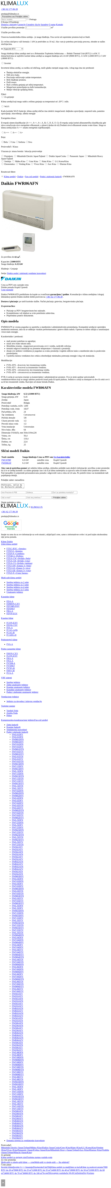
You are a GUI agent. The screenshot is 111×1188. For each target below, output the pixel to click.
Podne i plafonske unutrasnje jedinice (22, 692)
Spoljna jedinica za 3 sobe (17, 585)
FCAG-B (10, 632)
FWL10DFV (17, 1089)
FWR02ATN (17, 862)
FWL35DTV (17, 920)
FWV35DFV (17, 918)
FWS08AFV (17, 1116)
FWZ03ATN (17, 1021)
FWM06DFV (18, 972)
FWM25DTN (18, 835)
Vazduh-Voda (12, 710)
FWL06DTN (17, 981)
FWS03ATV (17, 994)
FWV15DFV (17, 766)
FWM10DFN (18, 1082)
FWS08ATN (17, 1131)
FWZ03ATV (17, 996)
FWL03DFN (17, 879)
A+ (21, 132)
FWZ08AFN (17, 1113)
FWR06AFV (17, 1040)
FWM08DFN (18, 1060)
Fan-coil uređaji (31, 176)
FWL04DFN (17, 937)
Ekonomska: (9, 164)
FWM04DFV (18, 942)
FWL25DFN (17, 820)
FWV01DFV (17, 747)
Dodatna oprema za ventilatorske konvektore (25, 1140)
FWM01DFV (18, 742)
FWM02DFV (18, 795)
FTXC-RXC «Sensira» (16, 548)
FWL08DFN (17, 1052)
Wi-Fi (6, 106)
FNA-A (9, 661)
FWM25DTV (18, 840)
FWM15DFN (18, 764)
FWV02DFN (17, 791)
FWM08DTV (18, 1074)
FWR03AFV (17, 1016)
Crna (13, 142)
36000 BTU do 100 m (33, 1173)
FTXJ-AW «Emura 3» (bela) (18, 566)
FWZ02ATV (17, 849)
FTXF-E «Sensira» (14, 551)
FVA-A (9, 644)
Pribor (9, 715)
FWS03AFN (17, 998)
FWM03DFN (18, 888)
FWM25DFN (18, 830)
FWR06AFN (17, 1038)
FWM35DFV (18, 915)
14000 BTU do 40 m (60, 1170)
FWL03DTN (17, 891)
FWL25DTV (17, 842)
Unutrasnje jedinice (14, 592)
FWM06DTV (18, 986)
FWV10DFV (17, 1094)
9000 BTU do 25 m (23, 1170)
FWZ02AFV (17, 859)
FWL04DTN (17, 959)
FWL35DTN (17, 932)
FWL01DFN (17, 737)
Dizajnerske (38, 1167)
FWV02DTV (18, 815)
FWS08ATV (17, 1135)
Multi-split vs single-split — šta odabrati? (52, 1162)
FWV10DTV (18, 1109)
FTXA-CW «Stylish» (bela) (18, 558)
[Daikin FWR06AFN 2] (11, 252)
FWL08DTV (17, 1077)
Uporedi (23, 287)
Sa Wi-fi (69, 1173)
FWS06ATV (17, 1047)
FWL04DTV (17, 950)
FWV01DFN (17, 744)
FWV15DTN (18, 778)
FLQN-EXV (12, 656)
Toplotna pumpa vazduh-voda (39, 1157)
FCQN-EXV (12, 623)
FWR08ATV (17, 1123)
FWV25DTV (18, 832)
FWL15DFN (17, 771)
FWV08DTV (18, 1072)
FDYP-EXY (11, 613)
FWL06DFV (17, 974)
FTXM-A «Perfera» (15, 556)
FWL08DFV (17, 1055)
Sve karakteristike (61, 457)
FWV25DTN (18, 844)
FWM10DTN (18, 1096)
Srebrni (80, 1173)
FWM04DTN (18, 957)
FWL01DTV (17, 759)
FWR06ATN (17, 1033)
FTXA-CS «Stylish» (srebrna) (19, 563)
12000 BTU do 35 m (41, 1170)
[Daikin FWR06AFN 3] (28, 252)
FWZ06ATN (17, 1045)
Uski (45, 1167)
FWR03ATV (17, 1011)
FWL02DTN (17, 805)
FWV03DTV (18, 901)
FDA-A (9, 601)
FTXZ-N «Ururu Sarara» (17, 573)
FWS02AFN (17, 852)
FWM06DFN (18, 964)
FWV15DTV (18, 781)
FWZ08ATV (17, 1138)
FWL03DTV (17, 898)
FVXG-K (10, 668)
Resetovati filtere (8, 172)
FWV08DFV (17, 1062)
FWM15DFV (18, 769)
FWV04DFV (17, 947)
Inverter (7, 63)
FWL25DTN (17, 837)
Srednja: (7, 161)
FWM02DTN (18, 810)
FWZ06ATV (17, 1050)
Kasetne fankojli (13, 727)
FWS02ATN (17, 871)
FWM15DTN (18, 776)
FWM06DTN (18, 979)
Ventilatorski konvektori (16, 729)
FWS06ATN (17, 1043)
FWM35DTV (18, 928)
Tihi (49, 1167)
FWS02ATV (17, 847)
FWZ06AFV (17, 1030)
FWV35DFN (17, 913)
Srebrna (21, 142)
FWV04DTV (18, 952)
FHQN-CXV (12, 653)
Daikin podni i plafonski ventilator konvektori (26, 273)
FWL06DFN (17, 967)
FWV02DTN (18, 813)
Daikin (20, 176)
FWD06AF (6, 463)
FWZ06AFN (17, 1025)
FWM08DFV (18, 1065)
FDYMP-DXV (13, 606)
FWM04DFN (18, 935)
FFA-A (9, 628)
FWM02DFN (18, 793)
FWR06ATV (17, 1035)
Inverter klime (7, 1167)
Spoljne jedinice (13, 682)
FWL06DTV (17, 989)
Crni (75, 1173)
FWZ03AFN (17, 1001)
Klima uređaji (10, 176)
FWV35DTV (18, 930)
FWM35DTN (18, 923)
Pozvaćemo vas (15, 16)
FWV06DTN (18, 984)
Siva (30, 142)
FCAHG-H (11, 635)
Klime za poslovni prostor (92, 1167)
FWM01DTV (18, 754)
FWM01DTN (18, 749)
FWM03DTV (18, 903)
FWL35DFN (17, 906)
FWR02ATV (17, 864)
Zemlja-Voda (12, 713)
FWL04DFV (17, 945)
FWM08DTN (18, 1069)
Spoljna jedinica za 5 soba (17, 589)
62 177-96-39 (9, 9)
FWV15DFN (17, 773)
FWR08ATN (17, 1121)
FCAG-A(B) (12, 630)
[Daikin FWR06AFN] (28, 231)
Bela (6, 142)
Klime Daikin (7, 541)
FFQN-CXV (12, 625)
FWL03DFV (17, 884)
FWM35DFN (18, 910)
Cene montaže (7, 290)
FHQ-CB (10, 670)
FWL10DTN (17, 1101)
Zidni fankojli (12, 725)
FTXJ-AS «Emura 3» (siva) (18, 568)
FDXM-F (10, 609)
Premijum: (8, 156)
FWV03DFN (17, 881)
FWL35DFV (17, 908)
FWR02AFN (17, 866)
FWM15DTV (18, 783)
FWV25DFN (17, 822)
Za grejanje (9, 97)
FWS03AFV (17, 1003)
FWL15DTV (17, 788)
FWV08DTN (18, 1067)
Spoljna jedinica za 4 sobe (17, 587)
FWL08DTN (17, 1079)
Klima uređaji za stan (60, 1167)
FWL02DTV (17, 808)
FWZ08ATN (17, 1133)
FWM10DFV (18, 1084)
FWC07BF (6, 460)
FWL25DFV (17, 825)
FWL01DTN (17, 756)
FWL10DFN (17, 1087)
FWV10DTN (18, 1106)
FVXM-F (10, 666)
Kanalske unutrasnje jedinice (18, 690)
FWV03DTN (18, 893)
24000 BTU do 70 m (13, 1173)
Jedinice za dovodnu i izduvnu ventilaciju (24, 701)
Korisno (90, 1173)
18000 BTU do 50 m (79, 1170)
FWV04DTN (18, 962)
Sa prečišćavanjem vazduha (54, 1173)
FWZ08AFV (17, 1118)
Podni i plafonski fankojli (51, 176)
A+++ (6, 132)
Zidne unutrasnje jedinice (17, 685)
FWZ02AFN (17, 854)
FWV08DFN (17, 1057)
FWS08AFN (17, 1111)
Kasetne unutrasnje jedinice (18, 687)
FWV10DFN (17, 1091)
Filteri (3, 94)
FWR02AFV (17, 869)
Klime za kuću (75, 1167)
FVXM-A (10, 663)
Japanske (29, 1167)
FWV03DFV (17, 886)
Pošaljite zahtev (59, 498)
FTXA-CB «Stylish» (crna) (18, 561)
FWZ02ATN (17, 874)
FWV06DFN (17, 969)
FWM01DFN (18, 739)
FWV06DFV (17, 976)
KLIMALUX (37, 507)
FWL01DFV (17, 734)
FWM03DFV (18, 876)
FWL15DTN (17, 786)
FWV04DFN (17, 940)
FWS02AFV (17, 857)
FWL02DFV (17, 800)
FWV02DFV (17, 803)
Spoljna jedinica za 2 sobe (17, 582)
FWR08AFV (17, 1128)
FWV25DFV (17, 827)
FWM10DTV (18, 1099)
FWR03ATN (17, 1008)
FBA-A (9, 611)
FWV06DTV (18, 991)
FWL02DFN (17, 798)
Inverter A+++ (19, 1167)
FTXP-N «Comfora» (15, 553)
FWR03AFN (17, 1013)
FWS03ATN (17, 1018)
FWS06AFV (17, 1028)
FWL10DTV (17, 1104)
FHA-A (9, 658)
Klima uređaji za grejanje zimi (14, 1157)
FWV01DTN (18, 761)
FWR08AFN (17, 1126)
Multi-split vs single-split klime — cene (18, 1162)
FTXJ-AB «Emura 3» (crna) (18, 570)
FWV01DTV (18, 751)
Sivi (85, 1173)
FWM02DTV (18, 818)
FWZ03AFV (17, 1006)
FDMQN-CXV (13, 604)
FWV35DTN (18, 925)
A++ (15, 132)
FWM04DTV (18, 954)
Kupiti (17, 287)
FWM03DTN (18, 896)
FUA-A (9, 673)
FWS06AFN (17, 1023)
